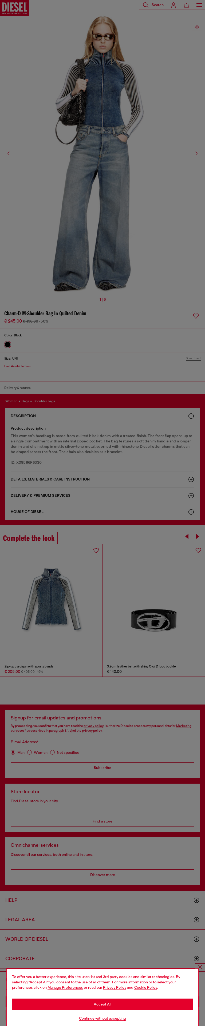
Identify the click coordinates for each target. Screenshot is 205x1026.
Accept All (102, 1004)
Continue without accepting (102, 1018)
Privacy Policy (114, 987)
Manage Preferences (65, 987)
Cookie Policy (145, 987)
